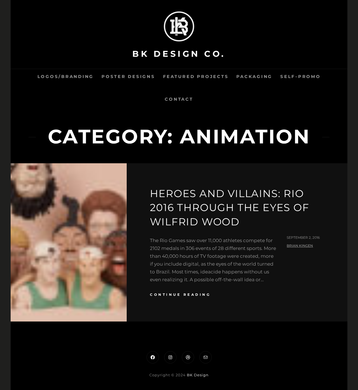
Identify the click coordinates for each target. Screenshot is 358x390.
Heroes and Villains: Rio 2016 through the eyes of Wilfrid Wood (229, 207)
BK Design (198, 375)
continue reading (180, 294)
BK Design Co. (179, 54)
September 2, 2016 (303, 237)
